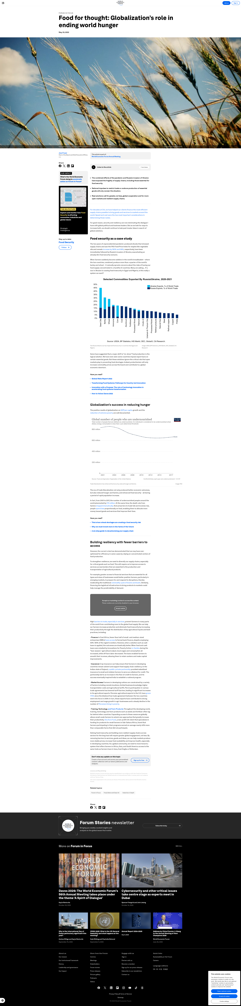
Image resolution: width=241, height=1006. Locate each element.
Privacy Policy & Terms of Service (120, 994)
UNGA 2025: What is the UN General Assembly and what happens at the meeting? (104, 933)
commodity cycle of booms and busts (125, 583)
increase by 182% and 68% (113, 249)
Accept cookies (120, 608)
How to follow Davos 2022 (102, 394)
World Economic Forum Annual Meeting (106, 156)
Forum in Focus (66, 13)
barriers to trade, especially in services (109, 622)
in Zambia (136, 648)
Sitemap (121, 997)
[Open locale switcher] (2, 1000)
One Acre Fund (110, 720)
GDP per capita (126, 410)
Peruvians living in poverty (109, 704)
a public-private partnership (120, 669)
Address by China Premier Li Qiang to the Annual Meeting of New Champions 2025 (167, 933)
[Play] (93, 167)
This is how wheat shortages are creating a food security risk (116, 522)
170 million (111, 503)
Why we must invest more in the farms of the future (113, 527)
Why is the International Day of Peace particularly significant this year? (72, 933)
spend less (100, 508)
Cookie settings (224, 1001)
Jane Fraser (63, 153)
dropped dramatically (104, 506)
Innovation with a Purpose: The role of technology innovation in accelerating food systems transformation (118, 388)
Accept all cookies (224, 996)
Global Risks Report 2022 (102, 379)
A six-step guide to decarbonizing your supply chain (113, 531)
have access (110, 640)
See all (179, 846)
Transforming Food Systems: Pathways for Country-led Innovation (119, 383)
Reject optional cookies (224, 991)
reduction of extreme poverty (101, 413)
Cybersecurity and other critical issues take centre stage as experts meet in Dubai (149, 894)
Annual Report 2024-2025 (132, 931)
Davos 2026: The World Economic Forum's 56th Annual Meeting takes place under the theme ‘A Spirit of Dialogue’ (88, 894)
